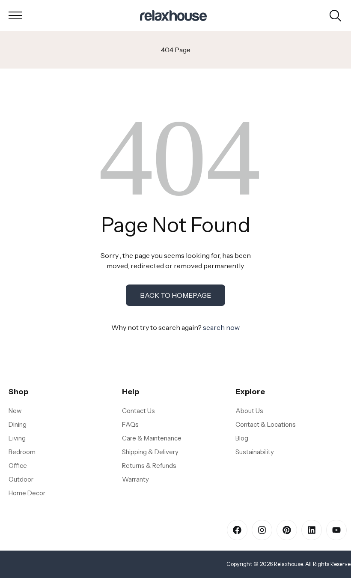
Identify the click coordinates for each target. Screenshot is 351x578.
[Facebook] (237, 530)
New (15, 411)
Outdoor (21, 479)
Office (18, 465)
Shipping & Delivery (150, 452)
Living (17, 438)
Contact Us (138, 411)
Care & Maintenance (151, 438)
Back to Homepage (175, 295)
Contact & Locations (265, 424)
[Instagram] (262, 530)
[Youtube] (336, 530)
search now (221, 327)
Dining (18, 424)
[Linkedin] (311, 530)
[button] (15, 15)
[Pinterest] (287, 530)
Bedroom (22, 452)
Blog (241, 438)
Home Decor (27, 493)
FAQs (130, 424)
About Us (249, 411)
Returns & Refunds (149, 465)
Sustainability (254, 452)
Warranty (135, 479)
